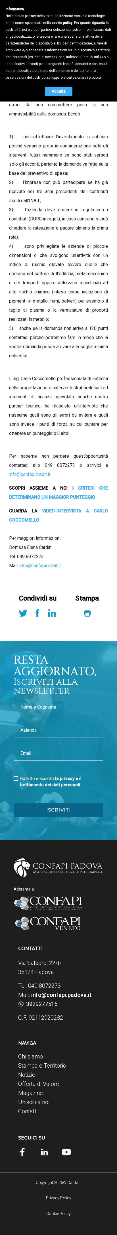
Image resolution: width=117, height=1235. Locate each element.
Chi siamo (30, 1056)
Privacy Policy (58, 1198)
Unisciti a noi (33, 1102)
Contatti (27, 1111)
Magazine (30, 1093)
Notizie (26, 1074)
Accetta (59, 91)
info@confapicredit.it (29, 474)
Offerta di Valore (38, 1083)
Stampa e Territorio (42, 1065)
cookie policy (62, 23)
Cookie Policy (58, 1213)
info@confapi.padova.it (61, 994)
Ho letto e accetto (51, 781)
